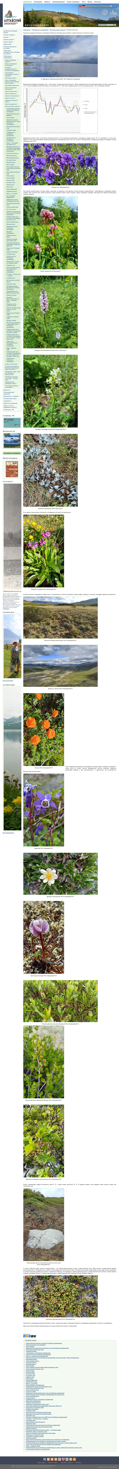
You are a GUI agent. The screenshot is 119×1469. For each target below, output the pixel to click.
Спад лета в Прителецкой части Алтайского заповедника (43, 1444)
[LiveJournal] (35, 1336)
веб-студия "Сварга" (112, 1467)
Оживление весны (31, 1381)
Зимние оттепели (31, 1428)
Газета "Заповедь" (73, 2)
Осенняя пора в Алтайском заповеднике (38, 1354)
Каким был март (31, 1423)
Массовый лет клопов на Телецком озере (38, 1414)
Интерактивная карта (10, 398)
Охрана (6, 37)
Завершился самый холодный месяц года (39, 1386)
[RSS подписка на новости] (74, 1459)
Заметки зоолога (10, 98)
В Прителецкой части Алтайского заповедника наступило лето (45, 1394)
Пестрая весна (30, 1398)
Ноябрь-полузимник (32, 1409)
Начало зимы (30, 1370)
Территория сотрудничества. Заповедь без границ (12, 52)
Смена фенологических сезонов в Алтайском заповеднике (44, 1343)
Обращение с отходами (11, 396)
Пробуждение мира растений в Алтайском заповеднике (43, 1425)
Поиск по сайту (53, 1462)
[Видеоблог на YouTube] (63, 1459)
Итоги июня (29, 1378)
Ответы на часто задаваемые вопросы (10, 406)
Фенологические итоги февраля (36, 1345)
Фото (84, 2)
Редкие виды (7, 44)
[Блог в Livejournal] (59, 1459)
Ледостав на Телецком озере (35, 1407)
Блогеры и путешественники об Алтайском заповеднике (12, 69)
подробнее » (6, 608)
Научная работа (8, 39)
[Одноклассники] (27, 1336)
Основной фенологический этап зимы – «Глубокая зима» (43, 1430)
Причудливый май (31, 1380)
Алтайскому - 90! (9, 409)
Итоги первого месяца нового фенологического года (42, 1367)
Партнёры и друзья (66, 1462)
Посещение (38, 2)
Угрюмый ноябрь (31, 1351)
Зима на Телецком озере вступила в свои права (40, 1433)
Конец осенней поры (32, 1390)
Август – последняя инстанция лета (37, 1356)
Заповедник (27, 2)
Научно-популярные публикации (10, 88)
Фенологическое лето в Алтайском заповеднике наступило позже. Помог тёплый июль (52, 1357)
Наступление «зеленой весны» (35, 1422)
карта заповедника (91, 6)
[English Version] (80, 6)
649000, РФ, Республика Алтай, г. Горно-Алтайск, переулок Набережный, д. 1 (31, 1467)
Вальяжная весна (31, 1359)
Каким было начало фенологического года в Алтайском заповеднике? (47, 1348)
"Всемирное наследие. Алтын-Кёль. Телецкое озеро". (11, 378)
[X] (32, 1336)
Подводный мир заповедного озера (10, 382)
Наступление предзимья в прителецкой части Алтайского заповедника (47, 1439)
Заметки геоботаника (11, 364)
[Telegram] (48, 1459)
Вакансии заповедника (10, 403)
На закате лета (30, 1375)
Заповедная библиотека (12, 85)
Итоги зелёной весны (32, 1396)
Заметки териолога (10, 93)
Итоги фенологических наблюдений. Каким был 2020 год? (44, 1406)
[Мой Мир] (29, 1336)
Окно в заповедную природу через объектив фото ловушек (12, 82)
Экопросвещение (58, 2)
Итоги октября (30, 1372)
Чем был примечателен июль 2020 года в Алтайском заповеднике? (46, 1417)
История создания (9, 35)
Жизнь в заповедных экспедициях (11, 64)
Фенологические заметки (57, 30)
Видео (90, 2)
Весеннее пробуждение (33, 1401)
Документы (7, 390)
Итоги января (30, 1346)
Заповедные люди (10, 78)
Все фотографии (8, 680)
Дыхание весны (31, 1364)
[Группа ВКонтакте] (44, 1459)
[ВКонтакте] (24, 1336)
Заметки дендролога (11, 104)
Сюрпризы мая (30, 1420)
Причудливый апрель (32, 1361)
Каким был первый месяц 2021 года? (37, 1404)
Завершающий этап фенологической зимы (39, 1427)
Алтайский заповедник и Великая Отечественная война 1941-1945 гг (12, 368)
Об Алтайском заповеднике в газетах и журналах (12, 74)
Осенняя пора (30, 1373)
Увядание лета (30, 1415)
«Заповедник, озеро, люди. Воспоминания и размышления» (12, 373)
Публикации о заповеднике (40, 30)
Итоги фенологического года (35, 1349)
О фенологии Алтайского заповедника (38, 1449)
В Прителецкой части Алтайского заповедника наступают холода (46, 1441)
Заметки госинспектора (11, 96)
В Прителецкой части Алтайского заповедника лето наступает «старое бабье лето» (51, 1443)
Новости (47, 2)
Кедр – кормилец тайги (33, 1446)
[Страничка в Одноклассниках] (52, 1459)
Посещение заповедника (12, 453)
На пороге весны (31, 1362)
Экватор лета (30, 1377)
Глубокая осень (31, 1410)
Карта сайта (41, 1462)
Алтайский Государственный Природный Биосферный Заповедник (37, 1465)
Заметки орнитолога (10, 91)
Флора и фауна (8, 42)
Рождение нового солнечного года (36, 1431)
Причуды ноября (31, 1438)
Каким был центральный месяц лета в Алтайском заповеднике (45, 1393)
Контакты (97, 2)
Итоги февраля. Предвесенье (35, 1385)
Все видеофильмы (8, 833)
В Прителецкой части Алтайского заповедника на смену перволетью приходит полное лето (54, 1447)
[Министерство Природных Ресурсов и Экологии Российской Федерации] (110, 6)
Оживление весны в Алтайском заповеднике (39, 1399)
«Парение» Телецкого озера (35, 1436)
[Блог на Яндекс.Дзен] (55, 1459)
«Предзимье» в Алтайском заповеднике (38, 1353)
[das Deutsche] (83, 6)
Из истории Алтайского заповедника (11, 386)
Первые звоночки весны (33, 1402)
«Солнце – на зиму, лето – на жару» (37, 1418)
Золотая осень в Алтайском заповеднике (38, 1412)
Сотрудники (7, 401)
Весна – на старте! (32, 1383)
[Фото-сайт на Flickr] (66, 1459)
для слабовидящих (103, 6)
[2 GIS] (70, 1459)
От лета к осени (31, 1391)
